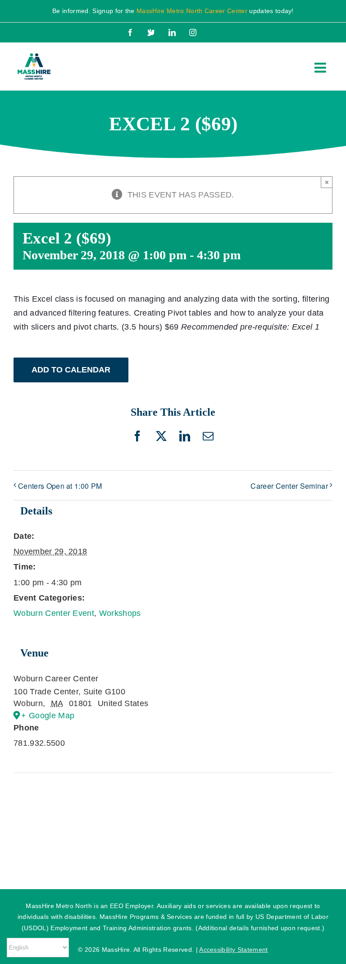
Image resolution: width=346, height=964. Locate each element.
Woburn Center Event (54, 613)
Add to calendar (71, 369)
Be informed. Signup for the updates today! (173, 10)
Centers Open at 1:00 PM (60, 486)
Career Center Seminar (289, 486)
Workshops (120, 613)
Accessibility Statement (233, 949)
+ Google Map (47, 715)
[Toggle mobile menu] (321, 67)
